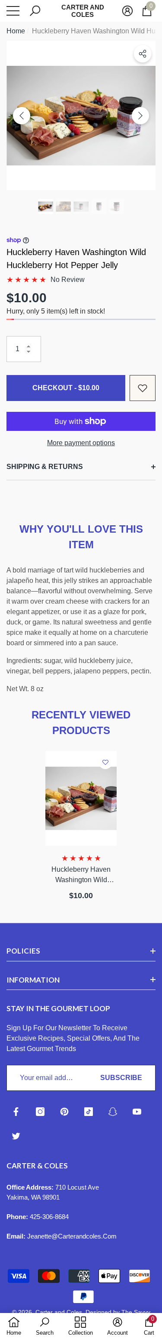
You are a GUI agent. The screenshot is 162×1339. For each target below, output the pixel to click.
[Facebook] (15, 1111)
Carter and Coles (58, 1312)
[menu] (12, 10)
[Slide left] (21, 115)
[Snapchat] (112, 1111)
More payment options (81, 442)
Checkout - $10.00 (65, 387)
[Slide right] (140, 115)
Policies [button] (23, 950)
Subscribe (121, 1077)
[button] (35, 10)
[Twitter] (15, 1135)
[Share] (142, 53)
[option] (81, 115)
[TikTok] (88, 1111)
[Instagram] (40, 1111)
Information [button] (33, 979)
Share (142, 53)
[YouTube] (136, 1111)
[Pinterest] (64, 1111)
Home (15, 31)
